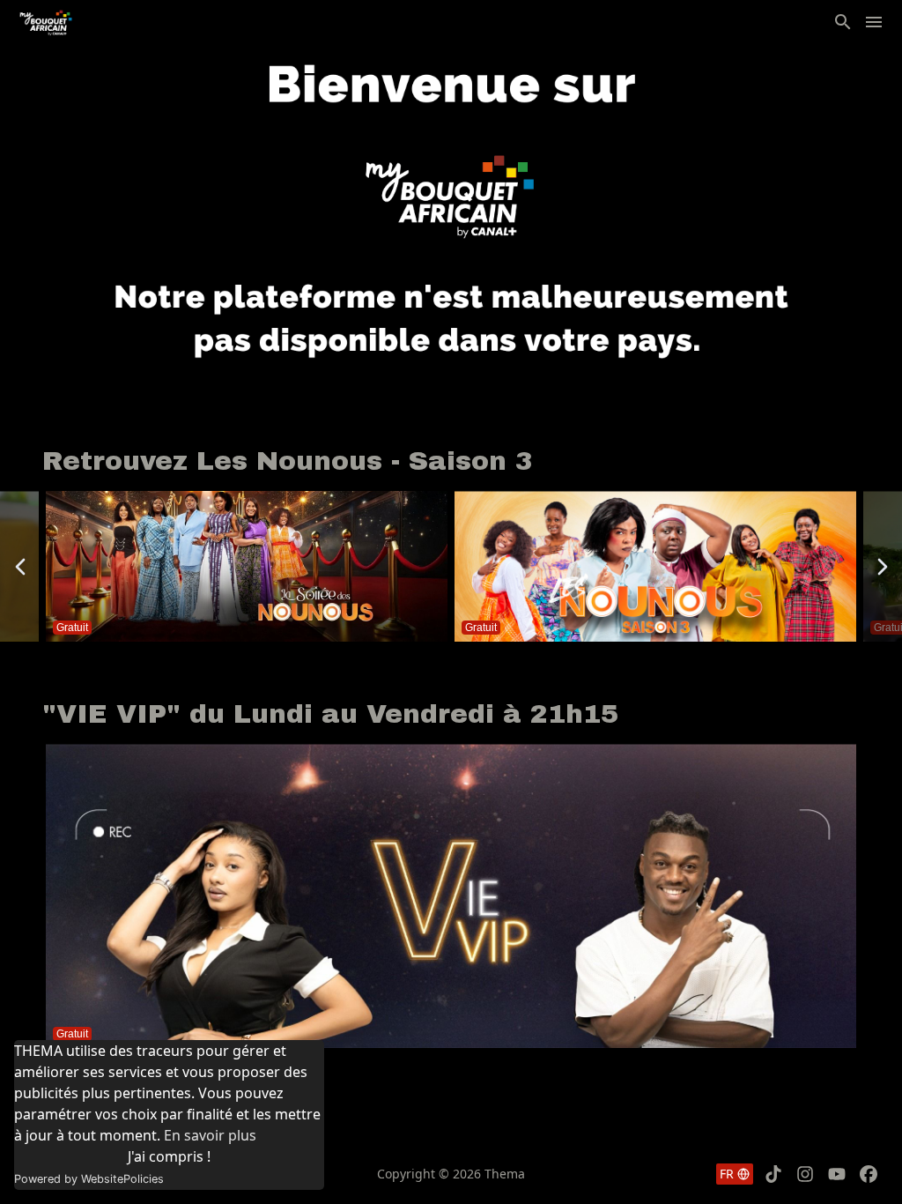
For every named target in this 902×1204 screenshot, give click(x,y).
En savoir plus (210, 1135)
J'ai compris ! (169, 1156)
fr (727, 1173)
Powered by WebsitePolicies (89, 1178)
